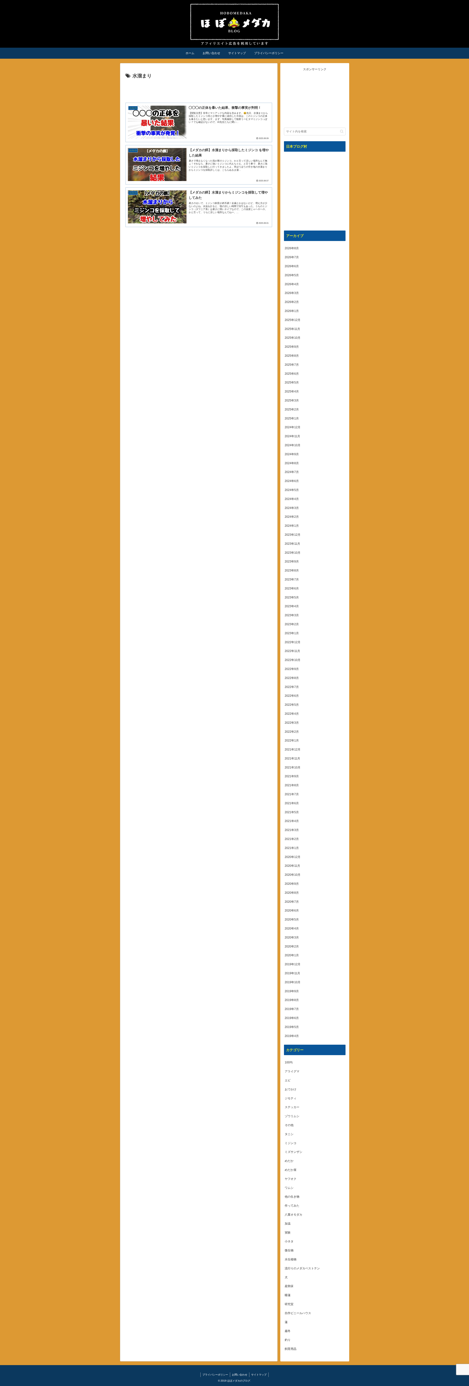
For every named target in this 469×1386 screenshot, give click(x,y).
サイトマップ (259, 1374)
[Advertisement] (198, 90)
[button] (342, 131)
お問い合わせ (239, 1374)
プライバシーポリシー (215, 1374)
